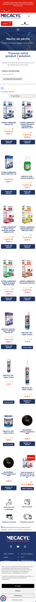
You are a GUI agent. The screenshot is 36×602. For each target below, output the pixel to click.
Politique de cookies (17, 599)
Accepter (18, 586)
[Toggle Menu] (18, 29)
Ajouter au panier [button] (27, 401)
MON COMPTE (25, 24)
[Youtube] (18, 546)
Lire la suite (27, 347)
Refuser (18, 591)
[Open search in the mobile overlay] (29, 16)
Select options (27, 488)
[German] (6, 11)
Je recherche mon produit (12, 79)
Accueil (4, 43)
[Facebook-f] (11, 546)
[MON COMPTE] (25, 23)
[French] (4, 11)
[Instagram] (25, 546)
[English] (2, 11)
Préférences (18, 596)
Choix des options (8, 142)
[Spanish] (9, 11)
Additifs (5, 557)
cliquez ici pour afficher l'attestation (19, 529)
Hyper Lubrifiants (8, 553)
